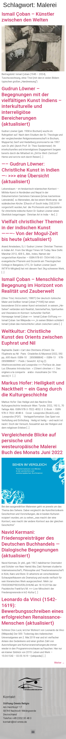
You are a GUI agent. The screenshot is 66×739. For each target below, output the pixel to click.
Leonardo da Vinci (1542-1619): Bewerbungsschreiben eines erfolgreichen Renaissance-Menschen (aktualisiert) (32, 611)
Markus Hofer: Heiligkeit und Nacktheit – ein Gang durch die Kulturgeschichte (33, 389)
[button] (33, 731)
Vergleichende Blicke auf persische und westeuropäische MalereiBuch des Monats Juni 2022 (32, 443)
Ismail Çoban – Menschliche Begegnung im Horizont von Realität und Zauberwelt (33, 285)
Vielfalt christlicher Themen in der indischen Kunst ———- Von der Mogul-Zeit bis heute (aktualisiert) (32, 230)
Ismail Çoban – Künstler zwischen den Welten (28, 17)
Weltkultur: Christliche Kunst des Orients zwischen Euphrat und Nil (32, 337)
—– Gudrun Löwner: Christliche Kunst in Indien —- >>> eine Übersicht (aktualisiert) (30, 172)
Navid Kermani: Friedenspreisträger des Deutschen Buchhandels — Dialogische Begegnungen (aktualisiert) (31, 544)
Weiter (59, 662)
